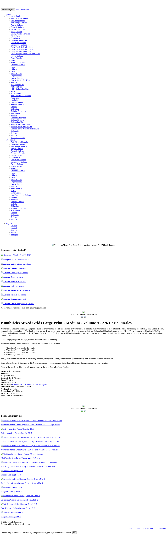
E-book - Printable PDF (17, 255)
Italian (35, 384)
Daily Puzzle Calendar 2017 (22, 51)
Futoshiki (14, 60)
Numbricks (15, 98)
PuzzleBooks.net (22, 9)
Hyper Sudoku (16, 76)
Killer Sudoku (16, 87)
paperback (17, 264)
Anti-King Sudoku (18, 21)
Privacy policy (149, 528)
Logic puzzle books (13, 16)
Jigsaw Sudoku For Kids (20, 80)
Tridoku (14, 133)
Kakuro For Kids (17, 85)
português (14, 235)
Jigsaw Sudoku (16, 78)
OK (74, 533)
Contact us (162, 528)
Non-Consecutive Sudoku (21, 96)
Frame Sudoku (16, 58)
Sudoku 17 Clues (17, 120)
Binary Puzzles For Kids (20, 34)
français (14, 230)
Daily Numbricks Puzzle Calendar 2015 (16, 433)
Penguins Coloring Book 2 (11, 491)
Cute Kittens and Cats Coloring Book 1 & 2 (18, 508)
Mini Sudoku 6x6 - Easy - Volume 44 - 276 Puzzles (21, 458)
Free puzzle (10, 140)
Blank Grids (15, 36)
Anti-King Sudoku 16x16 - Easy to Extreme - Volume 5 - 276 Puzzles (28, 466)
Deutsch (14, 226)
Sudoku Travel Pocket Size (21, 127)
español (14, 228)
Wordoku (14, 135)
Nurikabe (14, 100)
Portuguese (43, 384)
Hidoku (14, 69)
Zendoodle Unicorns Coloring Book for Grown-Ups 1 (22, 483)
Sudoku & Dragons (18, 118)
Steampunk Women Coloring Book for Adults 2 (19, 500)
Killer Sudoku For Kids (20, 89)
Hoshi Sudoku (16, 74)
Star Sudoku (15, 113)
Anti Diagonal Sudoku (19, 18)
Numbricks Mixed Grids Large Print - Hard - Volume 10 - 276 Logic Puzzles (30, 425)
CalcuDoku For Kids (19, 40)
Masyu (13, 91)
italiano (13, 232)
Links (138, 528)
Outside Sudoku (17, 102)
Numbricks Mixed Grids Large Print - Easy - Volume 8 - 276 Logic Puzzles (30, 441)
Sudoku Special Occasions (21, 124)
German (15, 384)
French (29, 384)
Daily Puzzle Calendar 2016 (22, 49)
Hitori (13, 71)
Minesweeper (16, 93)
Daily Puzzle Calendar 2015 (22, 47)
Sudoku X (15, 131)
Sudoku (14, 115)
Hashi (13, 67)
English (9, 223)
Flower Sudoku (17, 56)
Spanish (23, 384)
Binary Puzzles (16, 32)
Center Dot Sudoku (18, 43)
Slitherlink (15, 109)
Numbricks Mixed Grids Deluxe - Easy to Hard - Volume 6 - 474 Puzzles (29, 450)
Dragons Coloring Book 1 (11, 516)
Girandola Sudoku (18, 65)
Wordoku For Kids (18, 138)
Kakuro (14, 82)
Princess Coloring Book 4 (11, 475)
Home (8, 14)
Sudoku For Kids (17, 122)
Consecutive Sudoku (19, 45)
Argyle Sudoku (17, 25)
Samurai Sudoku (17, 104)
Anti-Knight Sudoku (19, 23)
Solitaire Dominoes (18, 111)
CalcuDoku (15, 38)
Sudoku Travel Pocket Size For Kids (25, 129)
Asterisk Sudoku (17, 27)
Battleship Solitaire (18, 29)
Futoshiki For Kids (18, 62)
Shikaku (14, 107)
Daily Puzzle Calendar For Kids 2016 (25, 54)
